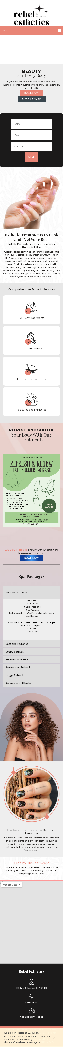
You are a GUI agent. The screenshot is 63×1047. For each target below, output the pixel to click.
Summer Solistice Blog (16, 549)
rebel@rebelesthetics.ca (31, 1017)
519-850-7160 (31, 1002)
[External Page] (31, 490)
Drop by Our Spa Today (31, 863)
